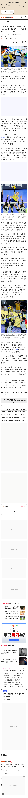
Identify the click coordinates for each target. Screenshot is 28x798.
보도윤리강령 (21, 766)
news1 (25, 769)
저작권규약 (3, 766)
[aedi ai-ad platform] (8, 47)
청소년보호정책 (16, 764)
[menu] (25, 17)
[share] (20, 42)
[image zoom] (24, 64)
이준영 (15, 349)
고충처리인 (22, 764)
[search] (22, 17)
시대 (6, 770)
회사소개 (2, 764)
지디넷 (3, 770)
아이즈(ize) (19, 770)
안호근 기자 (3, 36)
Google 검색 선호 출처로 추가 (8, 38)
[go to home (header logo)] (7, 17)
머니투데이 (13, 769)
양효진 (3, 137)
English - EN (9, 11)
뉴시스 (21, 769)
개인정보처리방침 (9, 764)
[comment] (16, 42)
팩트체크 (16, 766)
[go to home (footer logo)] (7, 761)
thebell (10, 770)
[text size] (26, 42)
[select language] (23, 42)
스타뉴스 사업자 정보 (5, 773)
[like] (13, 42)
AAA (15, 770)
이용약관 (8, 766)
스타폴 (24, 770)
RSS (12, 766)
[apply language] (11, 12)
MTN (17, 769)
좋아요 (15, 511)
